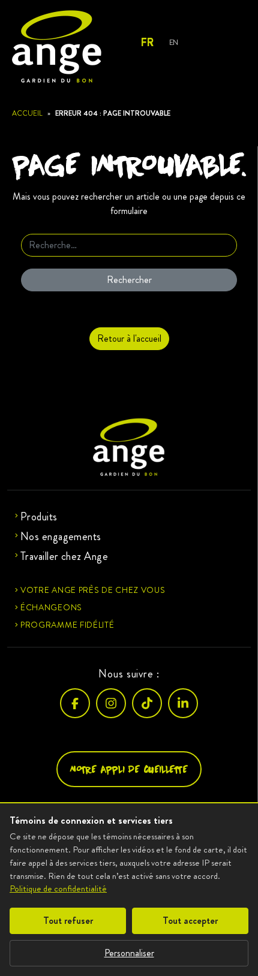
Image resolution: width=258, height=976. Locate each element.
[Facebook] (75, 703)
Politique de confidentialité (58, 888)
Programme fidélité (67, 625)
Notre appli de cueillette (129, 769)
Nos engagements (60, 536)
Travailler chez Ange (64, 556)
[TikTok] (147, 703)
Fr (146, 42)
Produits (39, 517)
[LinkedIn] (183, 703)
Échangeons (51, 607)
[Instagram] (111, 703)
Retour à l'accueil (129, 338)
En (173, 42)
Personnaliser (129, 953)
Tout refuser (68, 920)
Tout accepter (190, 920)
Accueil (27, 113)
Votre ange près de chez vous (93, 590)
